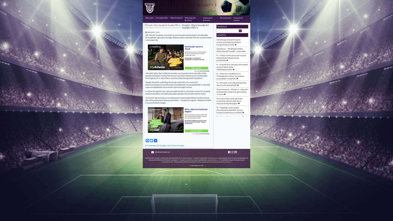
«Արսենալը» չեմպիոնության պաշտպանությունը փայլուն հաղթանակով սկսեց (228, 42)
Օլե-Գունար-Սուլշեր (175, 145)
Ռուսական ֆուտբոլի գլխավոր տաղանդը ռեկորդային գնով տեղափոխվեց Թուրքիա (229, 101)
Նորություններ (161, 18)
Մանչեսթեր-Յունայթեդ (157, 145)
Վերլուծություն (176, 18)
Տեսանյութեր (225, 18)
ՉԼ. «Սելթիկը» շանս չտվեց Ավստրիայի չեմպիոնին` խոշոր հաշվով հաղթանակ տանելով (229, 110)
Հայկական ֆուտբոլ (208, 19)
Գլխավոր (149, 18)
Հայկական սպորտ (238, 19)
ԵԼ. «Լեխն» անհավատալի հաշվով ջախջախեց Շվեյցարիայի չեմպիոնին (231, 58)
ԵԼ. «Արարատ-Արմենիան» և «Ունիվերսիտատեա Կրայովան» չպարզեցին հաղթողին (230, 76)
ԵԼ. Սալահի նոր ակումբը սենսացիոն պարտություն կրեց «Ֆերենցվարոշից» (232, 67)
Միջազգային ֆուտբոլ (190, 19)
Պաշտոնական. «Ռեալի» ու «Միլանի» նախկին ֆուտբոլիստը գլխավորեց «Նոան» (232, 92)
